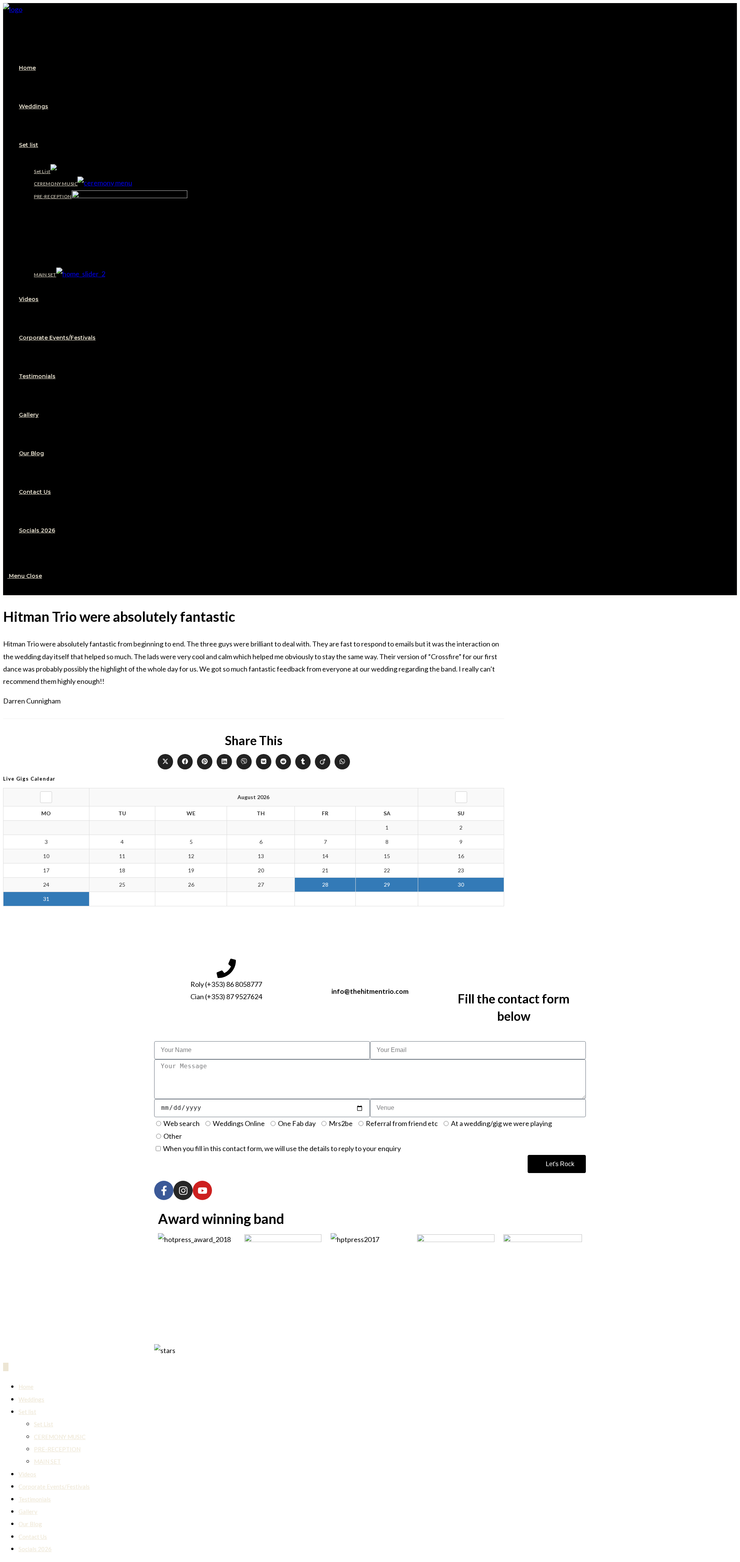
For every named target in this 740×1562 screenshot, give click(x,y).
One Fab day (297, 1123)
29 (387, 884)
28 (325, 884)
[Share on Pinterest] (204, 761)
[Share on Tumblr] (303, 761)
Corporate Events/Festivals (54, 1486)
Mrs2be (341, 1123)
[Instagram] (183, 1190)
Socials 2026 (35, 1548)
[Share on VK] (263, 761)
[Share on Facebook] (185, 761)
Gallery (27, 1511)
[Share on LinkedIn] (224, 761)
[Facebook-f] (163, 1190)
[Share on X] (165, 761)
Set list (27, 1411)
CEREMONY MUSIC (60, 1436)
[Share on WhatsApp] (342, 761)
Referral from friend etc (402, 1123)
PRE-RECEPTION (57, 1449)
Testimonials (34, 1499)
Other (172, 1136)
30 (461, 884)
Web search (181, 1123)
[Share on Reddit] (283, 761)
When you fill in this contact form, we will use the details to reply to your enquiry (282, 1148)
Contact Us (32, 1536)
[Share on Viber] (244, 761)
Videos (27, 1474)
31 (46, 898)
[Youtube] (202, 1190)
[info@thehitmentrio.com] (370, 968)
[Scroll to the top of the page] (5, 1367)
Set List (43, 1424)
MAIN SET (47, 1461)
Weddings (31, 1399)
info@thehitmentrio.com (370, 991)
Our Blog (30, 1523)
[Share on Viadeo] (322, 761)
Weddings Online (239, 1123)
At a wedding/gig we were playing (501, 1123)
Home (26, 1386)
